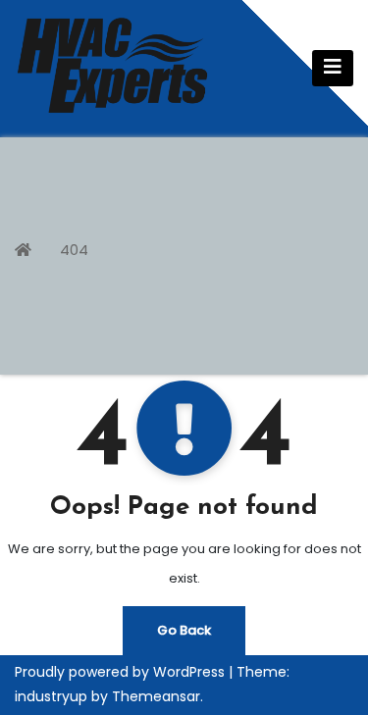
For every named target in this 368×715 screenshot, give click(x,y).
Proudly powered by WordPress (122, 672)
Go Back (184, 630)
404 (74, 249)
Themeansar (156, 696)
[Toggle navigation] (332, 68)
